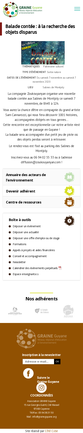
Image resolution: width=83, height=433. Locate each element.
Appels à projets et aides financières (34, 250)
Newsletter (19, 262)
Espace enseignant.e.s (25, 274)
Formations (19, 244)
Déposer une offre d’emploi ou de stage (36, 238)
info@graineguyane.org (44, 416)
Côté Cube (51, 431)
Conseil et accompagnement (30, 256)
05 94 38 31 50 (45, 412)
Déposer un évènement (27, 226)
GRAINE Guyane (24, 9)
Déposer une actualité (26, 232)
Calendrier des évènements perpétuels (35, 268)
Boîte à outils (20, 219)
